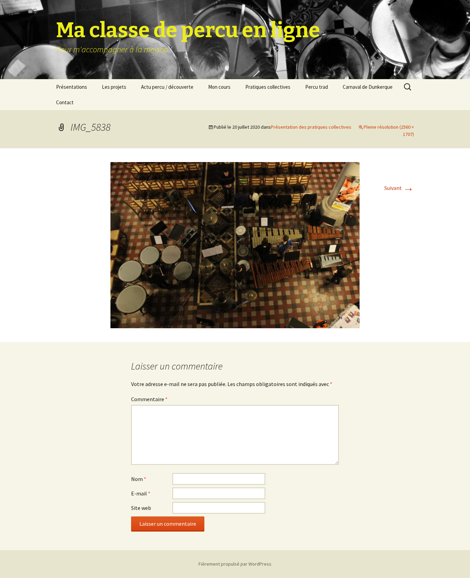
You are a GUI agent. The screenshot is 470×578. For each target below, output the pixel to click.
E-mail (140, 493)
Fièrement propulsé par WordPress (235, 564)
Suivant (399, 187)
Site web (141, 507)
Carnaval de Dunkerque (368, 87)
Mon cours (219, 87)
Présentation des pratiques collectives (311, 127)
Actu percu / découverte (167, 87)
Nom (138, 478)
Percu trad (316, 87)
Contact (65, 102)
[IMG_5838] (235, 244)
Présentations (71, 87)
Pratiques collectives (267, 87)
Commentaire (149, 399)
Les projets (114, 87)
